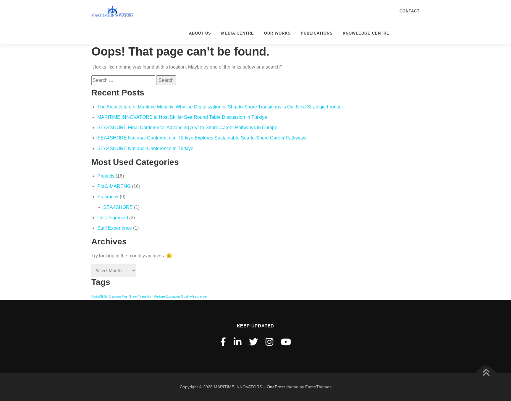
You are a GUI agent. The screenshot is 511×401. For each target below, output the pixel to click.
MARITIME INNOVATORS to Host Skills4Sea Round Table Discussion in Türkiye (182, 117)
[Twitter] (253, 342)
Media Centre (237, 33)
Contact (410, 11)
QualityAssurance (194, 296)
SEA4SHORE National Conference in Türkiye (145, 148)
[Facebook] (223, 342)
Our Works (277, 33)
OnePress (276, 386)
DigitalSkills (99, 296)
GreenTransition (140, 296)
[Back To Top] (486, 373)
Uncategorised (112, 217)
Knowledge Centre (366, 33)
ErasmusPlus (118, 296)
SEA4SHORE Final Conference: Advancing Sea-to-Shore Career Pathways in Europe (187, 127)
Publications (317, 33)
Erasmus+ (108, 196)
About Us (200, 33)
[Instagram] (269, 342)
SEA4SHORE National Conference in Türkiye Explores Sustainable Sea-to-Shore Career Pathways (201, 137)
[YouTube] (286, 342)
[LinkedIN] (237, 342)
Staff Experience (114, 227)
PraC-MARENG (114, 186)
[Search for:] (123, 80)
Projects (105, 175)
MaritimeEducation (166, 296)
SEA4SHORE (118, 207)
